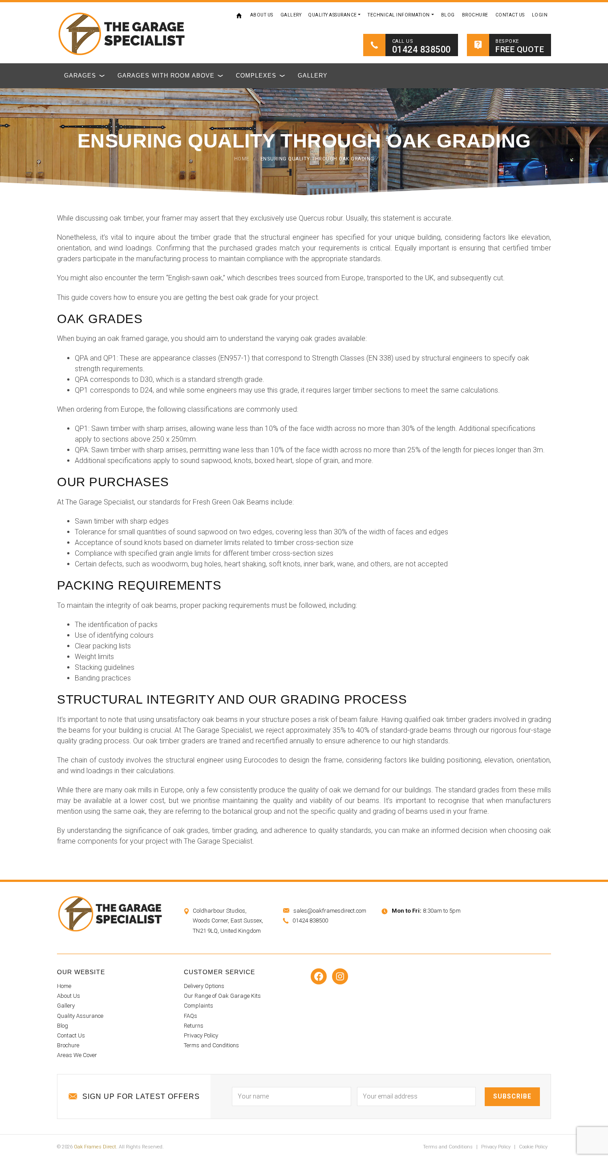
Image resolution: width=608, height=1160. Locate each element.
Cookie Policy (533, 1147)
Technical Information (399, 14)
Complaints (198, 1005)
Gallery (291, 14)
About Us (261, 14)
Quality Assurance (332, 14)
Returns (193, 1025)
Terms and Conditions (211, 1045)
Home (239, 15)
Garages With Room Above (166, 75)
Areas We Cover (77, 1055)
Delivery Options (204, 986)
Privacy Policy (201, 1035)
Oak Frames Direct (95, 1147)
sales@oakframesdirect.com (329, 910)
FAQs (190, 1015)
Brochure (475, 14)
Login (540, 14)
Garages (80, 75)
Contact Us (510, 14)
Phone (426, 1070)
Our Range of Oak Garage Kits (222, 995)
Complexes (256, 75)
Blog (448, 14)
